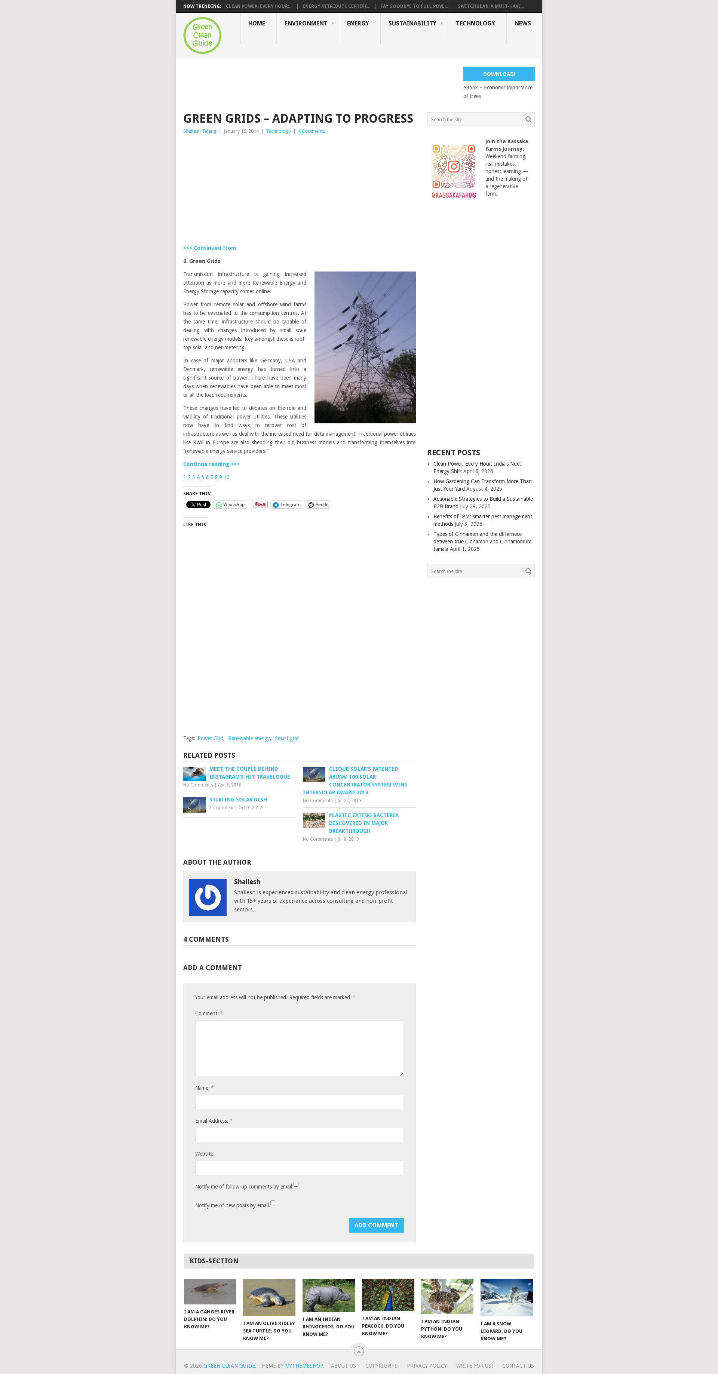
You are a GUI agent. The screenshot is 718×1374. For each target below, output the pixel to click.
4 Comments (311, 131)
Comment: (208, 1013)
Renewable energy (249, 738)
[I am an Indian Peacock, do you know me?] (388, 1295)
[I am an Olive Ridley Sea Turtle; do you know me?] (269, 1297)
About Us (343, 1366)
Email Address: (213, 1120)
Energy (358, 23)
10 (227, 477)
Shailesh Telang (200, 131)
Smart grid (287, 738)
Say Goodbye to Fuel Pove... (414, 6)
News (523, 23)
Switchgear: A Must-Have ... (491, 6)
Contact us (518, 1366)
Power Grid (210, 738)
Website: (205, 1154)
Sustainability (412, 23)
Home (256, 23)
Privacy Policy (427, 1366)
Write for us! (474, 1366)
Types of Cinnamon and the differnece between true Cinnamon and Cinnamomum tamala (482, 541)
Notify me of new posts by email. (232, 1205)
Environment (306, 23)
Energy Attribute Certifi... (336, 6)
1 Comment (221, 807)
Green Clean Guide (229, 1366)
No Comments (198, 785)
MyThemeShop (304, 1366)
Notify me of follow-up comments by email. (244, 1187)
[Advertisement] (319, 84)
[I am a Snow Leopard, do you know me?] (507, 1297)
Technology (475, 23)
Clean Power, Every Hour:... (259, 6)
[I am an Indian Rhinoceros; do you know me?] (329, 1295)
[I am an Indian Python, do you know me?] (447, 1296)
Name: (204, 1087)
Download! (499, 74)
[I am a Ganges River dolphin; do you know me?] (210, 1291)
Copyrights (381, 1366)
